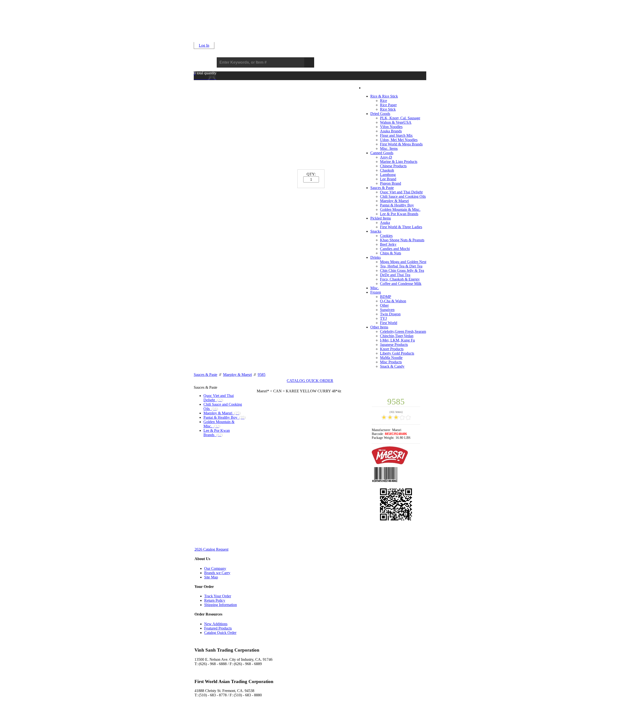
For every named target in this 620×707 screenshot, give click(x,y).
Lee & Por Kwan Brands (399, 214)
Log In (204, 45)
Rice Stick (388, 109)
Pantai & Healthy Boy (397, 205)
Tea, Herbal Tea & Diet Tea (401, 266)
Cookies (386, 236)
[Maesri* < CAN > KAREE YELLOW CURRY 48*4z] (311, 477)
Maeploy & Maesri (394, 201)
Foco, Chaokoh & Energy (400, 279)
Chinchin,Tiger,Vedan (396, 336)
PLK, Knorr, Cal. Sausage (400, 118)
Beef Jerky (388, 244)
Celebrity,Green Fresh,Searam (403, 331)
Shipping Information (220, 605)
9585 (261, 375)
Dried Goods (380, 114)
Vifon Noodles (391, 127)
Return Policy (214, 600)
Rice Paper (388, 105)
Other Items (379, 327)
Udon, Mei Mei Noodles (399, 140)
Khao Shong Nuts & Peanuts (402, 240)
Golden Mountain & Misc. (400, 209)
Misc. (374, 288)
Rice (383, 101)
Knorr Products (391, 349)
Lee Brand (388, 179)
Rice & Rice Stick (384, 96)
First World (388, 323)
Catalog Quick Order (220, 633)
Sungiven (387, 310)
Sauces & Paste (382, 188)
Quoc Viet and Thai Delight (401, 192)
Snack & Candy (392, 366)
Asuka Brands (391, 131)
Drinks (375, 257)
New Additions (215, 624)
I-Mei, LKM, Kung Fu (397, 340)
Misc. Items (389, 148)
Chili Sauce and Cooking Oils (403, 196)
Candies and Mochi (395, 249)
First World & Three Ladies (401, 227)
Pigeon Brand (390, 183)
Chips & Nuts (390, 253)
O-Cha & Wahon (393, 301)
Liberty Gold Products (397, 353)
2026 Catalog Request (211, 549)
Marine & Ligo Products (398, 162)
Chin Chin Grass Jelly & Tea (402, 270)
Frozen (375, 292)
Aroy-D (386, 157)
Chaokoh (387, 170)
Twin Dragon (390, 314)
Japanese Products (394, 344)
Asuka (385, 222)
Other (384, 305)
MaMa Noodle (391, 358)
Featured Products (218, 628)
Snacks (375, 231)
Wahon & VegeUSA (395, 122)
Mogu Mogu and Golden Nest (403, 262)
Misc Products (391, 362)
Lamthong (388, 175)
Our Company (215, 568)
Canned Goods (381, 153)
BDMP (385, 297)
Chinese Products (393, 166)
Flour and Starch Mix (396, 135)
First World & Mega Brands (401, 144)
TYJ (383, 318)
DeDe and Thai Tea (395, 275)
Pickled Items (380, 218)
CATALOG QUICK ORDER (310, 381)
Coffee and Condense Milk (400, 283)
